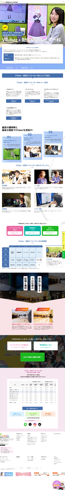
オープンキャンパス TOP (4, 458)
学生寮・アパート (44, 441)
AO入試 (43, 438)
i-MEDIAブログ (43, 456)
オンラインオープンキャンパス (5, 460)
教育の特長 (18, 437)
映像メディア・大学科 (31, 444)
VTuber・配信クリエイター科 (32, 437)
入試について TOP (44, 435)
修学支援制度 (3, 469)
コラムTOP (43, 459)
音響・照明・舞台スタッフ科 (32, 441)
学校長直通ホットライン (29, 468)
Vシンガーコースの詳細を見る (32, 101)
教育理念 (18, 440)
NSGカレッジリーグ (36, 468)
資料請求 (55, 463)
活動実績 (18, 456)
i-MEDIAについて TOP (20, 435)
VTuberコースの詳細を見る (13, 101)
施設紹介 (18, 438)
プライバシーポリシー (57, 459)
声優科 (29, 435)
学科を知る (9, 68)
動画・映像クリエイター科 (32, 440)
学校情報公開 (56, 458)
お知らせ (55, 456)
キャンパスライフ (57, 433)
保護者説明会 (3, 461)
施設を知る (24, 68)
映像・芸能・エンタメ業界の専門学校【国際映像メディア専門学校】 (11, 4)
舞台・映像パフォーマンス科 (32, 438)
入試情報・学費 (44, 437)
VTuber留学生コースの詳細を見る (14, 118)
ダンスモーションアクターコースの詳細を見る (51, 101)
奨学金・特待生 (44, 440)
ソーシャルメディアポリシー (58, 462)
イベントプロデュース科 (31, 442)
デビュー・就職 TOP (31, 458)
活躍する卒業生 (30, 460)
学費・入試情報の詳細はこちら (32, 408)
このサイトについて (57, 460)
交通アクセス (2, 445)
